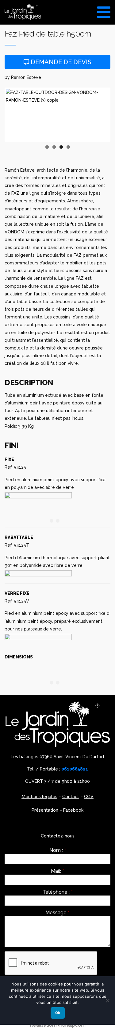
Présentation (45, 810)
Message (57, 912)
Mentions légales (39, 796)
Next (100, 114)
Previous (15, 114)
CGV (89, 796)
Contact (70, 796)
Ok (57, 1013)
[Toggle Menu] (103, 10)
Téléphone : (58, 892)
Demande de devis (60, 62)
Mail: (57, 871)
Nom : (57, 850)
